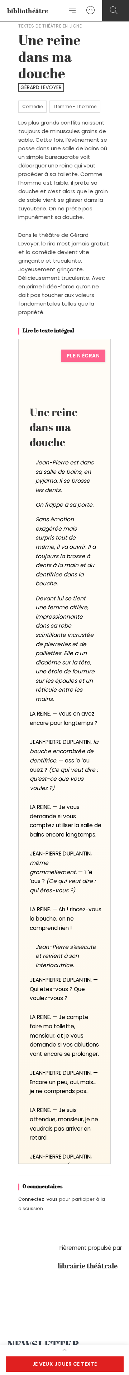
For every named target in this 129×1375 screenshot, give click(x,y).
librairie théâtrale (90, 1266)
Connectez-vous (38, 1199)
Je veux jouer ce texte (64, 1363)
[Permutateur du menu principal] (72, 11)
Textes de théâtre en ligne (50, 26)
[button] (113, 10)
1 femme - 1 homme (74, 106)
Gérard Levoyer (41, 87)
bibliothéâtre (27, 11)
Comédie (32, 106)
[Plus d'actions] (64, 1349)
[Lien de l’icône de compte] (90, 10)
